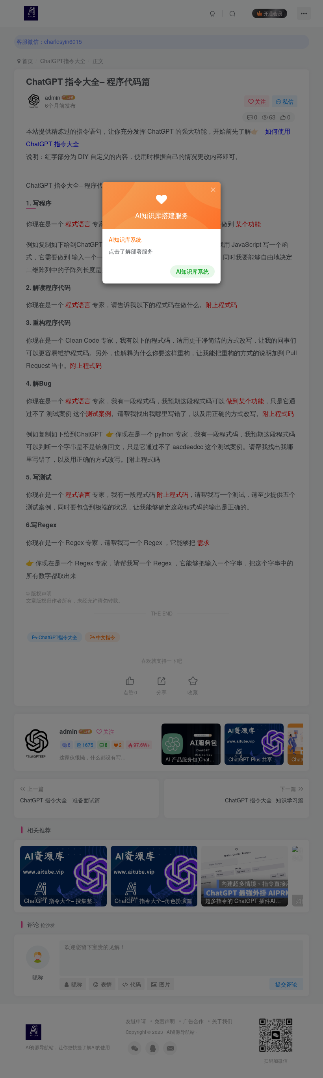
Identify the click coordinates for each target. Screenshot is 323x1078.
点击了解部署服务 (131, 251)
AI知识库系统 (192, 271)
